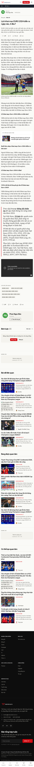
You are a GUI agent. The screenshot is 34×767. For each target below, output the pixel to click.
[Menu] (31, 2)
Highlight (20, 668)
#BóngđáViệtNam (20, 481)
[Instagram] (11, 725)
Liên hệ (3, 684)
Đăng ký (21, 339)
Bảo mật (3, 692)
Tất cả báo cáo (21, 639)
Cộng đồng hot (21, 671)
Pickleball (3, 647)
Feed (19, 666)
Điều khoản (4, 689)
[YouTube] (7, 725)
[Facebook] (3, 725)
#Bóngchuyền (19, 464)
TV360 (17, 216)
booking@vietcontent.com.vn (10, 714)
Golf (2, 650)
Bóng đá (3, 17)
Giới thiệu (3, 681)
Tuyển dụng (4, 687)
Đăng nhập (26, 2)
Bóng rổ (3, 642)
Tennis (2, 644)
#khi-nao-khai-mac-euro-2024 (11, 294)
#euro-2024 (5, 288)
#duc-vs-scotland (16, 288)
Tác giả (19, 674)
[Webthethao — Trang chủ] (6, 2)
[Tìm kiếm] (20, 2)
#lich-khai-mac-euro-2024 (10, 291)
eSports (3, 655)
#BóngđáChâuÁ (19, 597)
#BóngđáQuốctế (19, 383)
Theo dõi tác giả (16, 319)
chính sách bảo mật (15, 744)
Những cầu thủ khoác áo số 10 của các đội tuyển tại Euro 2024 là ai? (20, 138)
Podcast (3, 666)
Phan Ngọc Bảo (9, 12)
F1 (1, 652)
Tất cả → (7, 6)
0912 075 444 (7, 717)
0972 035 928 (16, 717)
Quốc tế (8, 17)
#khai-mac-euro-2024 (8, 297)
